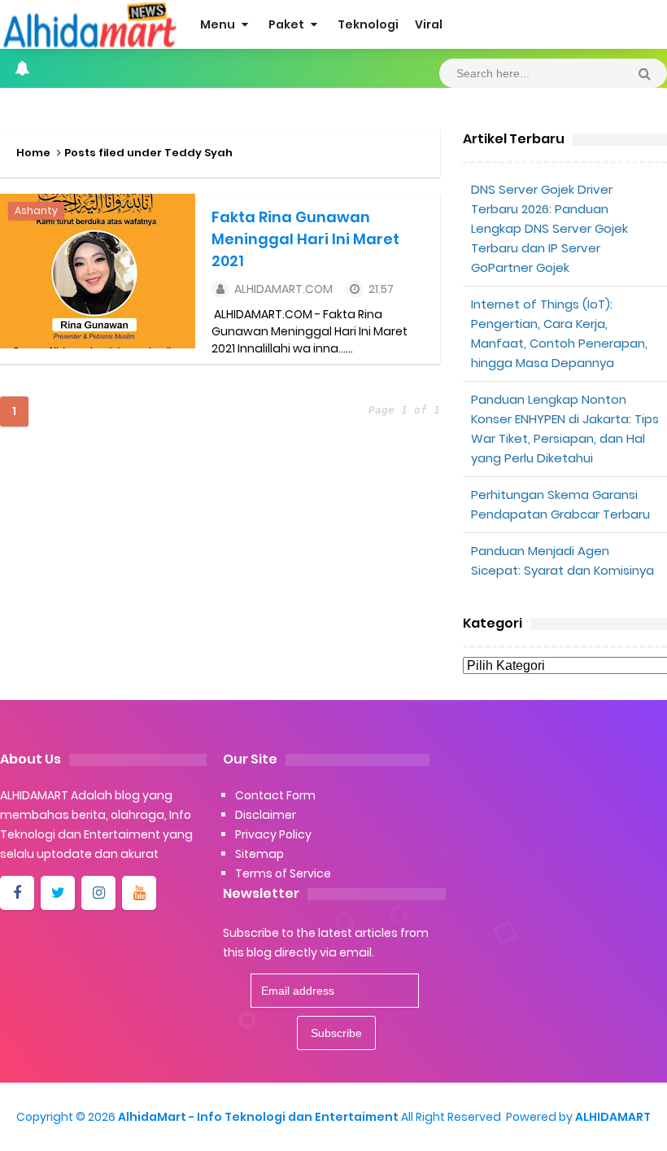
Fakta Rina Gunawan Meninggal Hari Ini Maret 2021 (305, 239)
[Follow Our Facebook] (17, 893)
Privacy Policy (273, 834)
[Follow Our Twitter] (58, 893)
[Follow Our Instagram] (98, 893)
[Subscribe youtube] (139, 893)
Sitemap (259, 854)
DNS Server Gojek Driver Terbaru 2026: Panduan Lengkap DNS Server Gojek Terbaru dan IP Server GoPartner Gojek (549, 228)
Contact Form (275, 795)
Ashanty (36, 210)
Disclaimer (265, 815)
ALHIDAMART (613, 1117)
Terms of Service (283, 873)
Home (33, 152)
